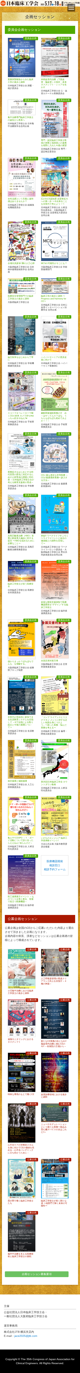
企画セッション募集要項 (37, 1274)
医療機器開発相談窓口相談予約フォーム (55, 865)
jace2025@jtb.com (25, 1335)
